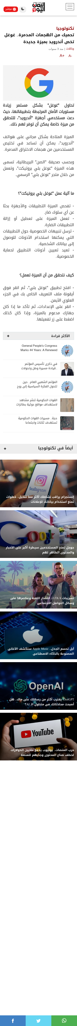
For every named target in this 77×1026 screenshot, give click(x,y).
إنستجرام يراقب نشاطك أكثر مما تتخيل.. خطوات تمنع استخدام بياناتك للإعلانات (40, 499)
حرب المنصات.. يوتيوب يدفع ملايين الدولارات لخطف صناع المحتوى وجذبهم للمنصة (42, 752)
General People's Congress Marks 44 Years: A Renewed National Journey (39, 350)
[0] (13, 1020)
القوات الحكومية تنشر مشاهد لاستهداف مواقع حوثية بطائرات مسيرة (36, 404)
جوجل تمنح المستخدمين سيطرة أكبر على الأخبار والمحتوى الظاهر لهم (40, 550)
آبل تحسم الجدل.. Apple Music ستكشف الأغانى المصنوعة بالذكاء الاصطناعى (41, 651)
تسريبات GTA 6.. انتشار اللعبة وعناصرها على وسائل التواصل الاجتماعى (42, 601)
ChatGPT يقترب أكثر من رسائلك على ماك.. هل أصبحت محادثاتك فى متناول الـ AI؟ (41, 702)
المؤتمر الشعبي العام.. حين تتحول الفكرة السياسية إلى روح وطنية (37, 386)
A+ (62, 55)
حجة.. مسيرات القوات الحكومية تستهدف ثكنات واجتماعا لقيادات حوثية (37, 422)
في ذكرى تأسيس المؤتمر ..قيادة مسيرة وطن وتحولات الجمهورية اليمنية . (39, 368)
